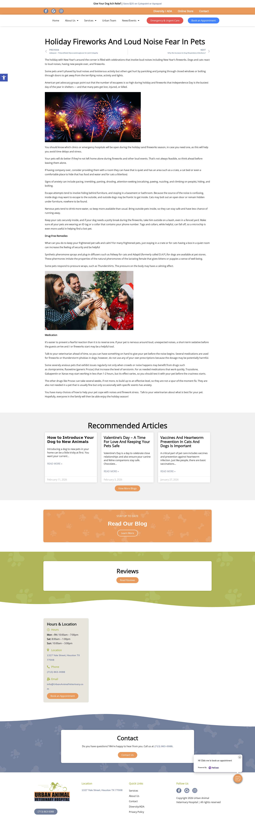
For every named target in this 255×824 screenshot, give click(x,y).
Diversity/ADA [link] (136, 806)
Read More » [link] (54, 463)
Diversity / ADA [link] (162, 11)
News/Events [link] (129, 20)
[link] (4, 77)
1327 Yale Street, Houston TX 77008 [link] (102, 790)
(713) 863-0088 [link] (56, 672)
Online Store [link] (185, 11)
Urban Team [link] (109, 20)
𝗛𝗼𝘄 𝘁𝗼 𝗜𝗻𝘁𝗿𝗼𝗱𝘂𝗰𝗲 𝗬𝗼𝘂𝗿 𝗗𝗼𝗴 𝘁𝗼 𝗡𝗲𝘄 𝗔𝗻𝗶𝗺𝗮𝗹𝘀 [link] (70, 439)
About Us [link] (70, 20)
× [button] (239, 757)
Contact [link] (204, 11)
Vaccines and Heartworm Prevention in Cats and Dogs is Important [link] (181, 441)
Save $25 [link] (142, 4)
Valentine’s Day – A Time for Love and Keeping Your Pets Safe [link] (127, 441)
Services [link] (88, 20)
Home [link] (55, 20)
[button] (237, 778)
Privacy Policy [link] (136, 812)
